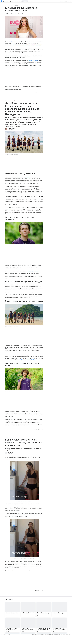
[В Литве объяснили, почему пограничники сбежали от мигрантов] (12, 625)
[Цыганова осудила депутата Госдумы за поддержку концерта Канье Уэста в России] (59, 625)
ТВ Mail (15, 100)
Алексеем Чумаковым (33, 60)
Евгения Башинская (11, 128)
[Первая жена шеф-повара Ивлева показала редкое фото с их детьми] (43, 625)
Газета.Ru (16, 5)
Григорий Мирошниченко (33, 271)
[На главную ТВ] (3, 1)
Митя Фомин (8, 209)
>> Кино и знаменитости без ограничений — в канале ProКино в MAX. (26, 44)
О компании (4, 634)
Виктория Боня (8, 455)
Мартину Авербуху (31, 359)
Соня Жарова (10, 452)
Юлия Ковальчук (12, 41)
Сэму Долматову (22, 359)
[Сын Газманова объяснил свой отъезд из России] (28, 609)
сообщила (12, 570)
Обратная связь (68, 634)
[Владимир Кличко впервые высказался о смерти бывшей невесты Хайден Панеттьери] (43, 609)
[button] (24, 27)
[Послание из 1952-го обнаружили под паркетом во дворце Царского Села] (28, 625)
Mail (1, 634)
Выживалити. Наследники (24, 177)
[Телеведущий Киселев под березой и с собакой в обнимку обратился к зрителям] (59, 609)
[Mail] (1, 1)
